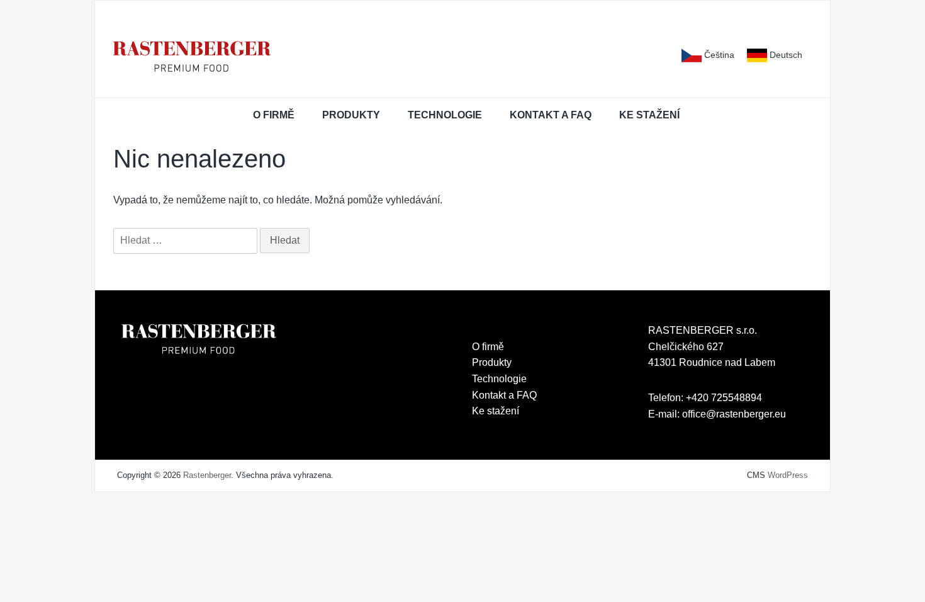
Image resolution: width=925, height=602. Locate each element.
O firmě (273, 115)
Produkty (351, 115)
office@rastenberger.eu (734, 414)
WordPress (788, 475)
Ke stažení (649, 115)
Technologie (445, 115)
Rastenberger (207, 475)
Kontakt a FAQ (550, 115)
